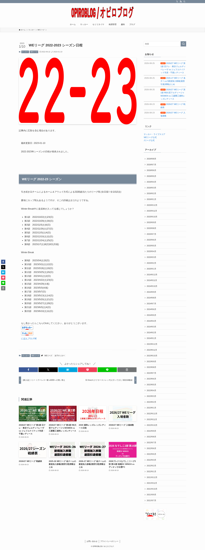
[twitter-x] (177, 1)
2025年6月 (151, 240)
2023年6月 (151, 379)
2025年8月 (151, 228)
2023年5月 (151, 384)
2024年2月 (151, 332)
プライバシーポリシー (109, 541)
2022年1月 (151, 471)
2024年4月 (151, 321)
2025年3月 (151, 257)
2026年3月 (151, 188)
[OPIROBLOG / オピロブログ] (102, 12)
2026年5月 (151, 176)
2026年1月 (151, 199)
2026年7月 (151, 164)
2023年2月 (151, 402)
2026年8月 (151, 159)
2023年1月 (151, 408)
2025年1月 (151, 269)
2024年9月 (151, 292)
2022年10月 (152, 425)
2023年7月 (151, 373)
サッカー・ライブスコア (154, 134)
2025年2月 (151, 263)
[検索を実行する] (183, 44)
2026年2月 (151, 193)
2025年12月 (152, 205)
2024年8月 (151, 298)
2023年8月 (151, 367)
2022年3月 (151, 460)
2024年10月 (152, 286)
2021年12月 (152, 477)
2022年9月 (151, 431)
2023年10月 (152, 356)
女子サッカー (60, 356)
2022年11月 (152, 419)
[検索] (184, 1)
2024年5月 (151, 315)
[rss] (181, 1)
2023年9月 (151, 361)
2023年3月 (151, 396)
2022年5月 (151, 454)
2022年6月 (151, 448)
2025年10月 (152, 217)
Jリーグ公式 (149, 140)
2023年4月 (151, 390)
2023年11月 (152, 350)
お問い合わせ (92, 541)
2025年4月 (151, 251)
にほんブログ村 (29, 338)
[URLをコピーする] (127, 369)
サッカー (25, 52)
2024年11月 (152, 280)
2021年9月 (151, 494)
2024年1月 (151, 338)
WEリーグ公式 (150, 137)
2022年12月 (152, 413)
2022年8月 (151, 437)
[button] (28, 369)
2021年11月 (152, 483)
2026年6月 (151, 170)
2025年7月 (151, 234)
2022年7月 (151, 442)
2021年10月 (152, 489)
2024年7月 (151, 303)
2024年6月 (151, 309)
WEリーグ (34, 52)
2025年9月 (151, 222)
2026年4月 (151, 182)
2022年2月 (151, 466)
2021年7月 (151, 500)
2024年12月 (152, 274)
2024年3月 (151, 327)
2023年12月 (152, 344)
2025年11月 (152, 211)
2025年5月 (151, 246)
